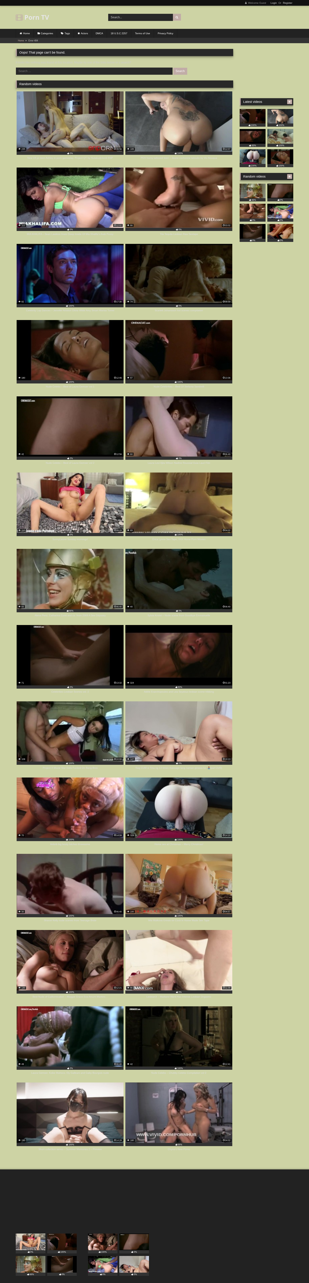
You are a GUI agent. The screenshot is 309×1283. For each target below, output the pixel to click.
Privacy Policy (165, 33)
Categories (47, 33)
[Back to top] (298, 1272)
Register (287, 2)
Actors (84, 33)
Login (274, 2)
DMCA (99, 33)
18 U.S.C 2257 (119, 33)
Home (26, 33)
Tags (67, 33)
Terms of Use (142, 33)
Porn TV (36, 17)
